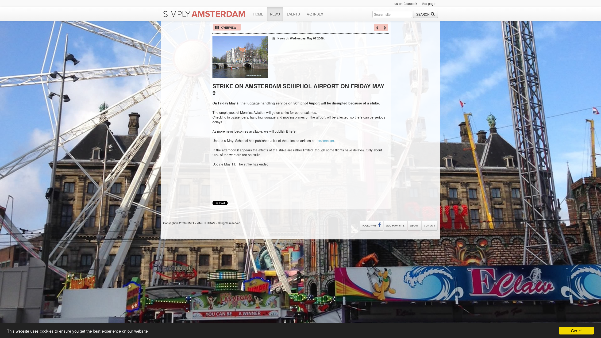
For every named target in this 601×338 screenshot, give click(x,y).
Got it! (576, 331)
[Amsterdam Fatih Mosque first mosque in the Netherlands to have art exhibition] (384, 27)
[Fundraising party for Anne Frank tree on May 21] (377, 27)
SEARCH (423, 14)
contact (429, 225)
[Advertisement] (327, 53)
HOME (258, 14)
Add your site (395, 225)
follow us (369, 225)
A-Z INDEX (315, 14)
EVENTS (293, 14)
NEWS (275, 14)
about (414, 225)
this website (325, 140)
